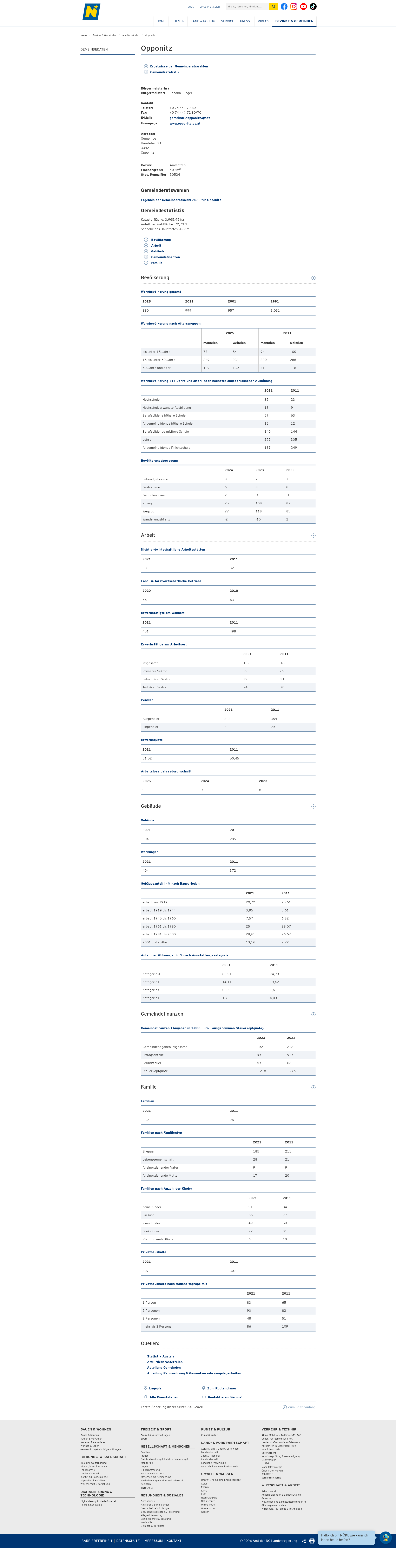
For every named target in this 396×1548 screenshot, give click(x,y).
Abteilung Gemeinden (164, 1367)
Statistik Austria (160, 1356)
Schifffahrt (267, 1474)
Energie (205, 1487)
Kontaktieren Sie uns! (225, 1397)
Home (161, 21)
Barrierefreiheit (97, 1541)
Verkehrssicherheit (272, 1477)
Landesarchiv (87, 1469)
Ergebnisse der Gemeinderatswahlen (179, 66)
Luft (203, 1494)
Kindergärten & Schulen (93, 1466)
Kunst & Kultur (209, 1435)
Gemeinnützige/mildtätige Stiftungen (100, 1449)
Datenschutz (128, 1541)
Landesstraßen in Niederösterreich (281, 1442)
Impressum (153, 1541)
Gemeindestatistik (164, 72)
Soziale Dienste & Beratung (156, 1518)
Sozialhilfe (146, 1522)
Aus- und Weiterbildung (93, 1462)
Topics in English (209, 6)
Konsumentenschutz (152, 1473)
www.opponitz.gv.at (185, 123)
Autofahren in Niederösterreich (279, 1445)
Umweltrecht (208, 1504)
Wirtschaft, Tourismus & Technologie (282, 1508)
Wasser (205, 1511)
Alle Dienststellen (164, 1397)
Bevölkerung (160, 240)
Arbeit (155, 245)
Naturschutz (208, 1501)
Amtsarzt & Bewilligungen (155, 1504)
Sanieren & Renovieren (93, 1442)
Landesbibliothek (89, 1473)
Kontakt (174, 1541)
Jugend (145, 1466)
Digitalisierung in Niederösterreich (99, 1501)
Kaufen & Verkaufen (91, 1438)
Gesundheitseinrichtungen (155, 1508)
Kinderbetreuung (150, 1469)
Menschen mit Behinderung (156, 1477)
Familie (156, 263)
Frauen (144, 1455)
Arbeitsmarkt (269, 1491)
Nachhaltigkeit (209, 1497)
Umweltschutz (209, 1508)
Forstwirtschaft (209, 1452)
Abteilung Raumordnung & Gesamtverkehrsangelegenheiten (194, 1373)
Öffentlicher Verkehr (273, 1470)
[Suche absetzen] (273, 6)
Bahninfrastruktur (272, 1449)
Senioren (146, 1484)
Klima (204, 1490)
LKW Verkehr (269, 1459)
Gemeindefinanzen (165, 257)
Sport (144, 1438)
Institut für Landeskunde (94, 1477)
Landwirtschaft (209, 1459)
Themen (178, 21)
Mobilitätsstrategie (272, 1467)
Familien (145, 1452)
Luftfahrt (266, 1463)
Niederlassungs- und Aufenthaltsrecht (162, 1480)
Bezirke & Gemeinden (294, 21)
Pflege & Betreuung (151, 1515)
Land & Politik (203, 21)
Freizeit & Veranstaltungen (155, 1435)
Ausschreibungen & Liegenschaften (281, 1494)
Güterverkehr (269, 1452)
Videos (263, 21)
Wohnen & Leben (89, 1445)
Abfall (204, 1483)
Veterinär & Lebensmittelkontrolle (219, 1466)
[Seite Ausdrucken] (312, 1542)
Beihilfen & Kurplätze (152, 1525)
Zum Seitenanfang (301, 1407)
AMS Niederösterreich (165, 1362)
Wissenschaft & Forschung (95, 1484)
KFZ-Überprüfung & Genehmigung (281, 1456)
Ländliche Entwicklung (213, 1462)
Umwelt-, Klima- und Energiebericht (220, 1479)
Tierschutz (147, 1487)
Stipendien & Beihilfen (92, 1480)
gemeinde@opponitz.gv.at (190, 118)
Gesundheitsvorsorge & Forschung (160, 1511)
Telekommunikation (91, 1504)
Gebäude (157, 251)
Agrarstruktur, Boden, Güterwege (219, 1448)
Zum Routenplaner (221, 1388)
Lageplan (156, 1388)
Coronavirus (148, 1501)
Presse (246, 21)
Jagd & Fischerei (210, 1455)
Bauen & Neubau (89, 1435)
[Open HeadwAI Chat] (386, 1538)
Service (227, 21)
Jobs (191, 6)
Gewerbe (266, 1498)
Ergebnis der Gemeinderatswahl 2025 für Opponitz (181, 200)
